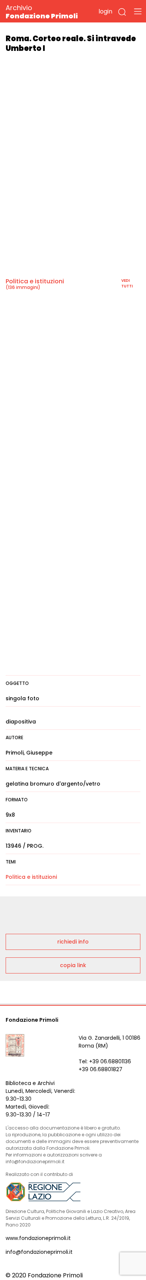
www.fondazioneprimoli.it (38, 1238)
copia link (73, 965)
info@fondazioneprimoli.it (39, 1252)
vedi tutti (127, 283)
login (105, 11)
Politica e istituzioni (35, 281)
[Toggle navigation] (138, 11)
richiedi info (73, 941)
